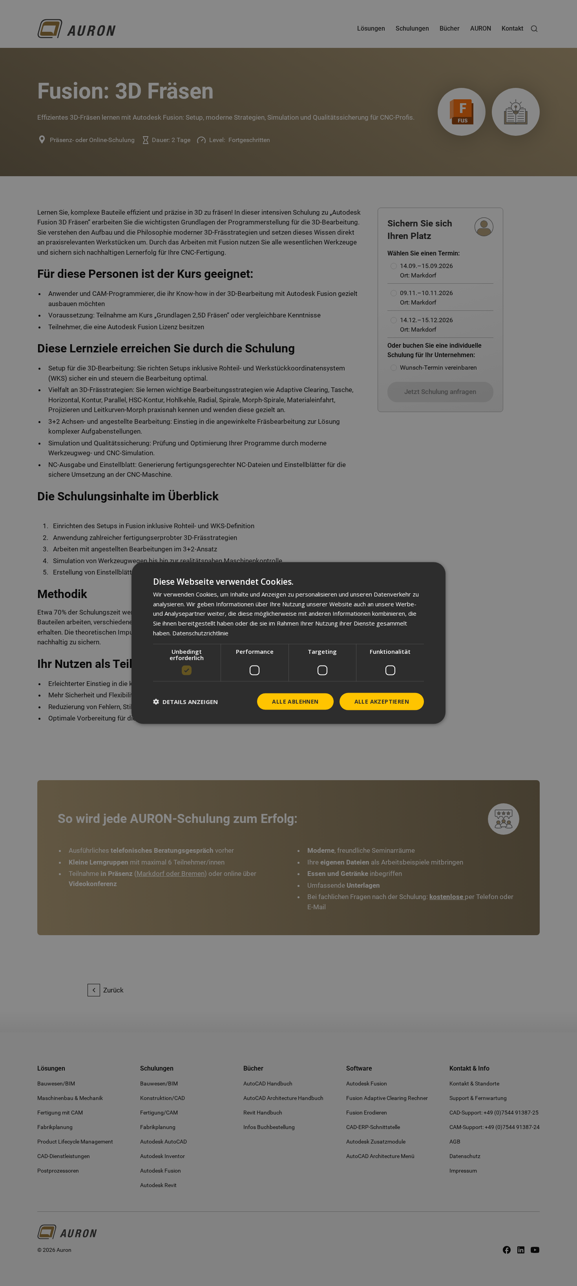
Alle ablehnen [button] (295, 701)
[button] (185, 701)
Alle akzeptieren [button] (381, 701)
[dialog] (288, 643)
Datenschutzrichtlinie (200, 633)
